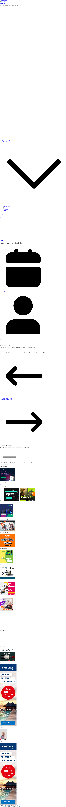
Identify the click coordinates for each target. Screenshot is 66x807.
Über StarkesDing (5, 213)
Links (3, 212)
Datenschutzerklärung (5, 214)
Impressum (4, 215)
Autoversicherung (7, 206)
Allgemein (1, 240)
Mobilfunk (6, 209)
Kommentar (2, 455)
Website (1, 460)
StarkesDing (2, 3)
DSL (5, 207)
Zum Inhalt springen (3, 0)
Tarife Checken (4, 141)
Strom (5, 211)
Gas (4, 208)
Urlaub (5, 210)
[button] (34, 205)
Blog (3, 139)
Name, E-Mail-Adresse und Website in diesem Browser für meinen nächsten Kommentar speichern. (17, 462)
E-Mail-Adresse (3, 458)
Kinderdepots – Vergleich (6, 140)
